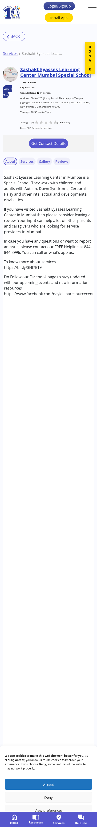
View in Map (7, 92)
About (10, 161)
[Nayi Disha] (11, 12)
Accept (48, 784)
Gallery (44, 161)
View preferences (48, 810)
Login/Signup (59, 6)
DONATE (90, 58)
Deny (48, 797)
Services (10, 53)
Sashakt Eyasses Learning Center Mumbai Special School (42, 53)
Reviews (61, 161)
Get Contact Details (48, 143)
